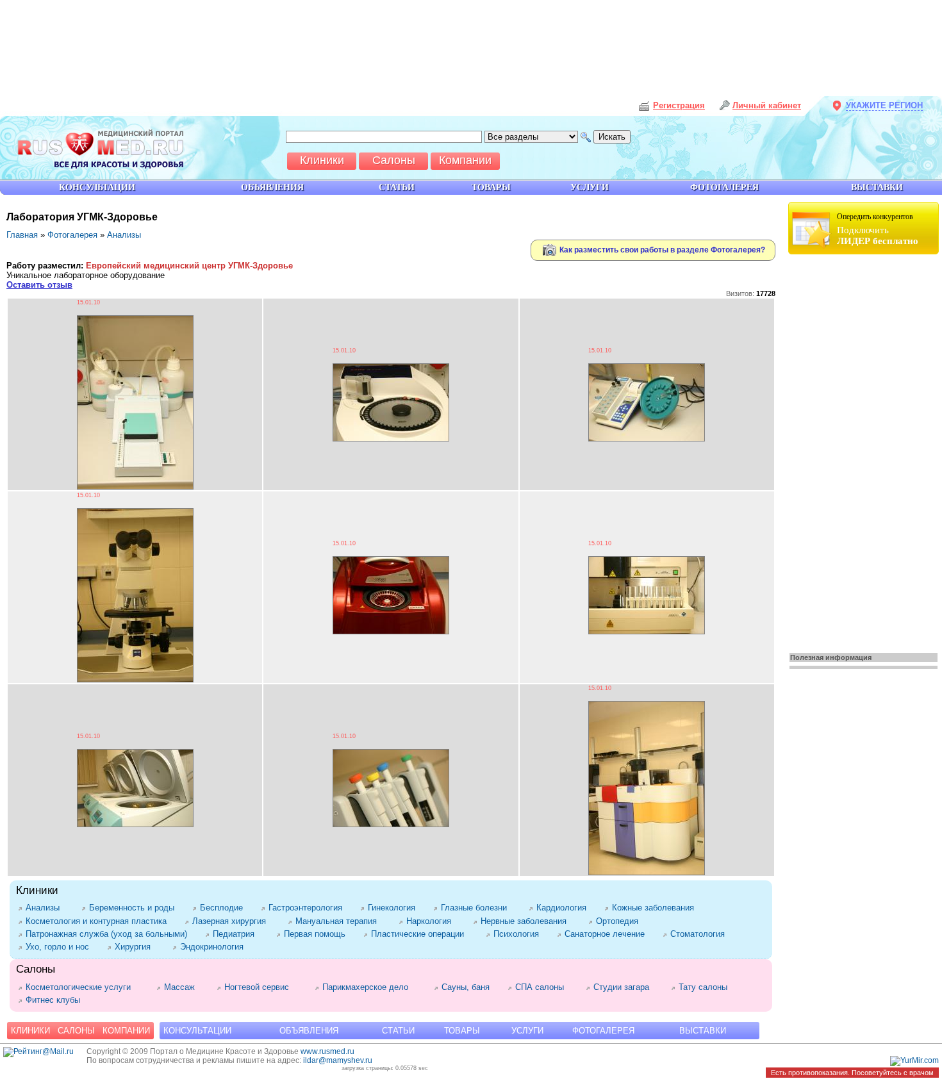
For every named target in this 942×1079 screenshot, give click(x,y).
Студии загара (625, 987)
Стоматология (702, 934)
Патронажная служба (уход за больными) (109, 934)
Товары (462, 1030)
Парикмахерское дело (371, 987)
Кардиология (563, 907)
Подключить (877, 229)
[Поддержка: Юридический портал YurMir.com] (914, 1060)
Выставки (702, 1030)
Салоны (76, 1030)
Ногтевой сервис (263, 987)
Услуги (527, 1030)
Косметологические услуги (85, 987)
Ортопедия (621, 921)
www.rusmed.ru (327, 1051)
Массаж (184, 987)
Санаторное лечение (607, 934)
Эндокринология (214, 946)
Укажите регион (884, 105)
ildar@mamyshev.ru (337, 1060)
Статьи (398, 1030)
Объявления (308, 1030)
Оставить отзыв (39, 285)
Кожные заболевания (655, 907)
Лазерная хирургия (233, 921)
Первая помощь (317, 934)
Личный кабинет (766, 105)
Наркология (433, 921)
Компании (126, 1030)
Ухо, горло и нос (60, 946)
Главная (22, 235)
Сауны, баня (468, 987)
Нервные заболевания (528, 921)
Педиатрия (238, 934)
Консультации (197, 1030)
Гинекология (394, 907)
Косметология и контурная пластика (99, 921)
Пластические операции (422, 934)
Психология (518, 934)
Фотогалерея (72, 235)
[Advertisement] (865, 450)
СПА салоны (544, 987)
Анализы (124, 235)
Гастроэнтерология (308, 907)
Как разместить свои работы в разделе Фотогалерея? (661, 249)
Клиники (30, 1030)
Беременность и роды (134, 907)
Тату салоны (709, 987)
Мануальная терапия (340, 921)
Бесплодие (224, 907)
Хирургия (137, 946)
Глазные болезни (478, 907)
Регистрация (679, 105)
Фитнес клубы (55, 1000)
